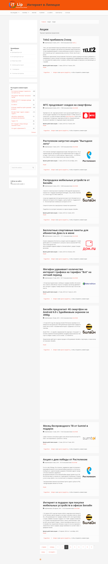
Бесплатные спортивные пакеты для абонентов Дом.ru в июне (65, 232)
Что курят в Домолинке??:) (18, 128)
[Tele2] (89, 49)
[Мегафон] (89, 284)
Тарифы (24, 12)
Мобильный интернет (18, 65)
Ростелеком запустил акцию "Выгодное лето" (67, 142)
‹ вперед (52, 547)
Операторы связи (16, 61)
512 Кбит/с (14, 104)
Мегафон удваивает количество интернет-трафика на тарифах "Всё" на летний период (67, 272)
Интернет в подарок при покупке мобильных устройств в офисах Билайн (67, 504)
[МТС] (89, 115)
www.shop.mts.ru (70, 116)
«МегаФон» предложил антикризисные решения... (18, 117)
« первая (43, 547)
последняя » (52, 552)
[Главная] (18, 4)
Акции (44, 67)
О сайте (50, 12)
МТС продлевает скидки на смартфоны (67, 105)
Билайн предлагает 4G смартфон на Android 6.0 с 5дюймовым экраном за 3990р (66, 312)
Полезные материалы (18, 73)
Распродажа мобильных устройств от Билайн (66, 181)
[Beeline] (89, 196)
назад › (43, 552)
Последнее (13, 12)
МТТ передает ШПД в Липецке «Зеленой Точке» (19, 124)
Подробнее (47, 72)
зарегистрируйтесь (65, 72)
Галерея (41, 12)
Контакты (59, 12)
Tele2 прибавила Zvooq (57, 39)
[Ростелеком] (89, 156)
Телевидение (15, 69)
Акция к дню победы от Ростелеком (65, 459)
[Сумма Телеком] (89, 438)
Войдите (55, 72)
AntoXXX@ (75, 108)
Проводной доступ (17, 52)
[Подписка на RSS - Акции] (69, 559)
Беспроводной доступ (18, 56)
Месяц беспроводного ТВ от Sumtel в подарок (65, 427)
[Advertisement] (23, 31)
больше (34, 132)
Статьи (67, 12)
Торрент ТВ (14, 121)
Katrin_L (74, 42)
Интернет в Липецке (43, 4)
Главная (43, 22)
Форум (34, 12)
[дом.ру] (89, 246)
